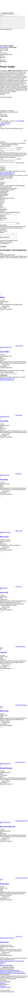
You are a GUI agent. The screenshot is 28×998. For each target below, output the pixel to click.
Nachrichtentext (20, 162)
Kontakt (10, 965)
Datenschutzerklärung (6, 971)
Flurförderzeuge (19, 961)
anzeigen (3, 246)
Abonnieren (4, 375)
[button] (14, 37)
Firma (18, 149)
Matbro (2, 297)
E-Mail (19, 159)
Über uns (2, 965)
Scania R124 (4, 884)
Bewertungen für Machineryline (8, 973)
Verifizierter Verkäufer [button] (6, 97)
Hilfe (6, 965)
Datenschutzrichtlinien (6, 172)
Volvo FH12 (4, 592)
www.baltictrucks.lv (5, 123)
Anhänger (2, 962)
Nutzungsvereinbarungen (7, 174)
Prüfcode (2, 168)
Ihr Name (19, 147)
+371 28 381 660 (19, 121)
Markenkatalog (22, 973)
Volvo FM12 (4, 421)
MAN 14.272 (4, 536)
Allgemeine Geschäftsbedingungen (9, 970)
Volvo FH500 (4, 352)
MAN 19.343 (4, 711)
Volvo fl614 (4, 479)
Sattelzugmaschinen (9, 961)
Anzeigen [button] (12, 121)
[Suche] (12, 22)
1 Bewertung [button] (3, 53)
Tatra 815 (3, 652)
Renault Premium (6, 768)
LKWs (2, 961)
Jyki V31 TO (4, 942)
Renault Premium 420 (7, 826)
